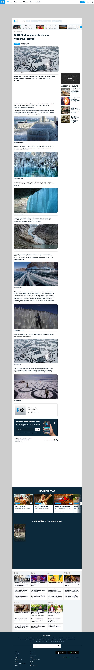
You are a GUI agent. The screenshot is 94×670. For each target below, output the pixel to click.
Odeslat (37, 429)
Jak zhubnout (20, 638)
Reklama (17, 655)
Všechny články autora (32, 412)
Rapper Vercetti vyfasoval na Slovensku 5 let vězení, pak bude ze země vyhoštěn (38, 620)
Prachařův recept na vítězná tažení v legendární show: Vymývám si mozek (38, 584)
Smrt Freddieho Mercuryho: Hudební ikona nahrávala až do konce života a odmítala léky (42, 507)
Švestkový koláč (60, 641)
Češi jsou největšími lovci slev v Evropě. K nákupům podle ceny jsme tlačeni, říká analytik (21, 590)
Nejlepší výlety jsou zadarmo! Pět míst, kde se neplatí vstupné (55, 625)
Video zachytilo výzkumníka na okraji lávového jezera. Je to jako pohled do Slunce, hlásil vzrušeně (55, 596)
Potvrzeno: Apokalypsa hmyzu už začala (55, 583)
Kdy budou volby (64, 638)
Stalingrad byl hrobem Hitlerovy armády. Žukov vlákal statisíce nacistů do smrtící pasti (75, 109)
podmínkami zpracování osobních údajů (34, 432)
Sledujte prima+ (38, 1)
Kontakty (31, 657)
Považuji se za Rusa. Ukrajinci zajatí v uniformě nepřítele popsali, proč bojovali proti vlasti (22, 584)
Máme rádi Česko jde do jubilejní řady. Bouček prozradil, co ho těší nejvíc (38, 596)
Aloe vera (62, 639)
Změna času (49, 638)
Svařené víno (44, 639)
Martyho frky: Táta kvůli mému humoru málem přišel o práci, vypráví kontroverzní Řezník (37, 614)
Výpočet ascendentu (34, 641)
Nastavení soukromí (33, 665)
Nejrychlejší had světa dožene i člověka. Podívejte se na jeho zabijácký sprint (75, 90)
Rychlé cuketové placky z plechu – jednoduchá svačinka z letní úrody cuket (72, 584)
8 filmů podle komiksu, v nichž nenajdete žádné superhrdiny (21, 619)
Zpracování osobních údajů (35, 659)
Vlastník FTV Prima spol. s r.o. (20, 663)
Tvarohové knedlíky (43, 641)
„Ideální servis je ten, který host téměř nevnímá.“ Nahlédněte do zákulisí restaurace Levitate (71, 596)
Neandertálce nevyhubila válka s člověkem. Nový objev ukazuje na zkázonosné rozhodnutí (75, 119)
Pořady (20, 1)
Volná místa (17, 653)
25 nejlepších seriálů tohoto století (22, 612)
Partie (54, 638)
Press (31, 653)
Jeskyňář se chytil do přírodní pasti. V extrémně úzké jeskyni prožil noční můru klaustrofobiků (62, 507)
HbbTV (16, 657)
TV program (43, 638)
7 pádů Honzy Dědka (30, 639)
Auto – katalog (22, 639)
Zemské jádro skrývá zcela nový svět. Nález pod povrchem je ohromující (75, 99)
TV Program (25, 1)
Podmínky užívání (18, 659)
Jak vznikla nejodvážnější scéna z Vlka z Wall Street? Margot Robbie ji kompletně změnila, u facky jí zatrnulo (21, 627)
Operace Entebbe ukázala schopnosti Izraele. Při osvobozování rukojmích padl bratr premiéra (55, 591)
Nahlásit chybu (18, 665)
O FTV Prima (17, 651)
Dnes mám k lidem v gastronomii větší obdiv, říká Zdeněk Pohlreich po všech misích (38, 590)
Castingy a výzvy (33, 655)
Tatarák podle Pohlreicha (53, 639)
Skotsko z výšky (18, 536)
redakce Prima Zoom (25, 44)
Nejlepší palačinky (52, 641)
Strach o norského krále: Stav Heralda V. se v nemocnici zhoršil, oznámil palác (21, 596)
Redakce (31, 663)
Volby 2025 (38, 639)
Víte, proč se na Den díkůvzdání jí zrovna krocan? (22, 507)
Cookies (16, 661)
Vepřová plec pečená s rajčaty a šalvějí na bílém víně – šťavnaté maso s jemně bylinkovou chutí (71, 590)
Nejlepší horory (37, 638)
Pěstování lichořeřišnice (70, 639)
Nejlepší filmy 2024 (28, 638)
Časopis (31, 1)
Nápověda (32, 661)
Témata (15, 1)
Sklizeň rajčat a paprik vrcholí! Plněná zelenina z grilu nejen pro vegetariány (55, 614)
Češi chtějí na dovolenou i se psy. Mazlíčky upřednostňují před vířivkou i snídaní (55, 620)
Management (32, 651)
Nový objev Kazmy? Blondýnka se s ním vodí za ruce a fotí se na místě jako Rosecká (38, 626)
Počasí (58, 638)
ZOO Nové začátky (72, 638)
